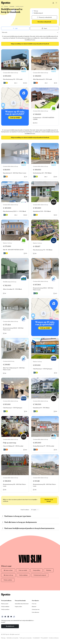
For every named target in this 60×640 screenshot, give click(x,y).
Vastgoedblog (36, 570)
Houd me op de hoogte (49, 500)
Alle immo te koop (8, 575)
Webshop (48, 570)
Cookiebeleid (36, 638)
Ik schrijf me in (10, 626)
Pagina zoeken (18, 606)
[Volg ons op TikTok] (14, 617)
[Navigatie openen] (57, 3)
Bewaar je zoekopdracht (45, 17)
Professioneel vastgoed (40, 575)
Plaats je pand (4, 603)
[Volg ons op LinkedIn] (8, 617)
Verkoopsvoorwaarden (25, 638)
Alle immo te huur (8, 570)
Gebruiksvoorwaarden (12, 638)
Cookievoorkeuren (54, 638)
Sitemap (3, 638)
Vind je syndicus (8, 580)
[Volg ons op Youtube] (11, 617)
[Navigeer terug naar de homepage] (5, 3)
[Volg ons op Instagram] (2, 617)
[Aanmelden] (53, 2)
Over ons (34, 603)
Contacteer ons (35, 609)
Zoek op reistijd (23, 570)
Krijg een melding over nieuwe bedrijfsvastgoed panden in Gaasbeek (30, 44)
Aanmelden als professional (21, 603)
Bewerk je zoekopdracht (44, 22)
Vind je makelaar (23, 575)
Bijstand (34, 606)
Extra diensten (35, 612)
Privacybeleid (44, 638)
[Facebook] (5, 617)
